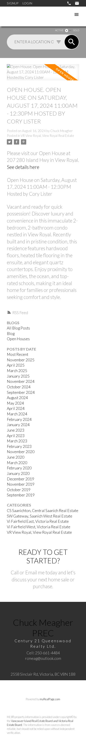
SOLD (76, 30)
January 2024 (18, 424)
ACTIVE (59, 30)
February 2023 (19, 446)
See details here (23, 167)
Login (27, 3)
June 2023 (15, 430)
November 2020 (20, 451)
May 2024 (15, 403)
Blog (11, 333)
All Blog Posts (18, 328)
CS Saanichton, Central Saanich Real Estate (42, 510)
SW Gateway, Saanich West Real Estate (39, 516)
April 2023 (15, 435)
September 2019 (21, 495)
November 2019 (20, 484)
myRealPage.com (50, 699)
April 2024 (15, 408)
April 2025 (15, 365)
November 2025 (20, 360)
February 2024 (19, 419)
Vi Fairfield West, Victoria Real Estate (38, 527)
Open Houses (18, 339)
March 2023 (17, 441)
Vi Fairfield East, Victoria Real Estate (38, 521)
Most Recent (17, 354)
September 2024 (21, 392)
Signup (12, 3)
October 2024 (18, 387)
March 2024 (17, 414)
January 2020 (18, 473)
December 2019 (20, 479)
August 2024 (17, 397)
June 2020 (15, 457)
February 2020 (19, 468)
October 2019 (18, 489)
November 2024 (20, 381)
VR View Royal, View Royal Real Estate (47, 135)
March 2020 (17, 462)
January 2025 (18, 376)
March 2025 (17, 370)
